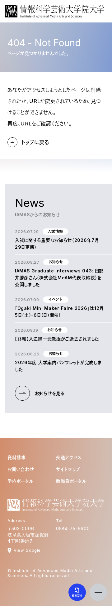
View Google (27, 550)
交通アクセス (69, 457)
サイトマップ (68, 469)
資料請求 (16, 457)
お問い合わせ (20, 469)
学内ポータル (20, 481)
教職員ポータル (71, 481)
